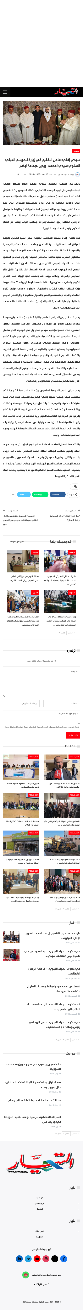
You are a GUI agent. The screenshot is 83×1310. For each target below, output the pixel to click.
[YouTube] (37, 1258)
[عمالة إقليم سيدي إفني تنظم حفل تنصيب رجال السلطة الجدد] (23, 561)
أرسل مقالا (39, 1231)
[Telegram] (28, 1258)
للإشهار (39, 1209)
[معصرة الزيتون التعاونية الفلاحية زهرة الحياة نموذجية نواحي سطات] (21, 843)
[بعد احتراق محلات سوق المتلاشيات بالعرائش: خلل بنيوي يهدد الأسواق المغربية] (72, 1086)
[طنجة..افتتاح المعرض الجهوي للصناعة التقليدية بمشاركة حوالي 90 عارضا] (60, 561)
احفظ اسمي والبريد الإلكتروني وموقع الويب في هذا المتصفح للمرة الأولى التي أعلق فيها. (42, 727)
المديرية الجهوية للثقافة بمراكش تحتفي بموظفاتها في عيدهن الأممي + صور (20, 520)
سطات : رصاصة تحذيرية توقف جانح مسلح (34, 1100)
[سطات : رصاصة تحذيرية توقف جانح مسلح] (72, 1104)
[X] (54, 1258)
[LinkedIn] (19, 1258)
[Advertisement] (41, 43)
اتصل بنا (39, 1237)
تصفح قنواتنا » (41, 1284)
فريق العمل (39, 1203)
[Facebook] (63, 1258)
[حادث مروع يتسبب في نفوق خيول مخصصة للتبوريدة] (72, 1068)
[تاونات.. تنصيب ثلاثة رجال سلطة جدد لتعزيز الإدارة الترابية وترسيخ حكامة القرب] (11, 937)
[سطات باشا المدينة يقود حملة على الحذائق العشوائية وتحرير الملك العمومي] (62, 843)
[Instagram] (45, 1258)
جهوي (76, 151)
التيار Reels (74, 757)
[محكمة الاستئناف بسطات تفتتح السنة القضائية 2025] (21, 805)
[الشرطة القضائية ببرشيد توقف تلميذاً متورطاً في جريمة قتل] (72, 1121)
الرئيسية (39, 1197)
